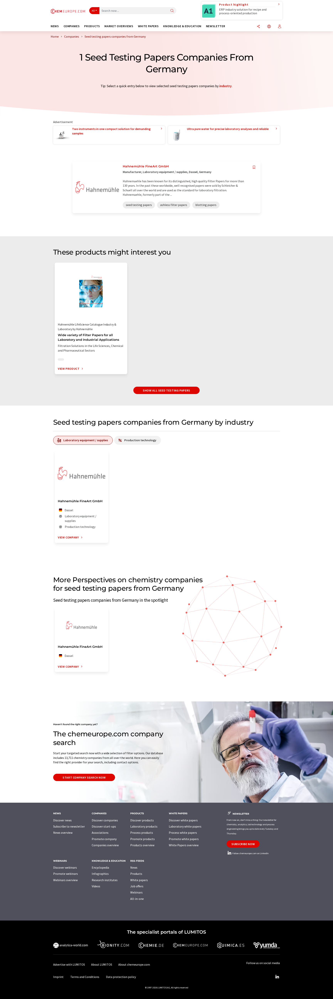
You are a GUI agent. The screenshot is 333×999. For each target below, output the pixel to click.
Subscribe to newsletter (69, 826)
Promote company (104, 839)
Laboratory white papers (185, 826)
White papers (139, 880)
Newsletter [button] (215, 26)
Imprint (58, 977)
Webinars (136, 892)
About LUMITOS (101, 964)
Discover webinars (65, 867)
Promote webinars (65, 874)
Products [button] (92, 26)
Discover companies (105, 820)
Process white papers (183, 832)
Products (136, 874)
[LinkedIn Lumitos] (277, 977)
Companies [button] (72, 26)
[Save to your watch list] (254, 167)
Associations (100, 832)
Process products (141, 832)
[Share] (258, 26)
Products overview (142, 845)
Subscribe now (243, 844)
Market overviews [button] (118, 26)
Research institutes (105, 880)
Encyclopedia (100, 867)
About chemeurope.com (134, 964)
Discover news (62, 820)
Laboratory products (143, 826)
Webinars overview (65, 880)
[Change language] (269, 26)
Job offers (136, 886)
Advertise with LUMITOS (69, 964)
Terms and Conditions (84, 977)
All (93, 10)
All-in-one (137, 899)
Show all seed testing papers (166, 390)
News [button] (55, 26)
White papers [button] (148, 26)
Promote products (142, 839)
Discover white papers (183, 820)
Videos (96, 886)
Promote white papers (184, 839)
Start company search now (84, 777)
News (133, 867)
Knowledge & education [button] (182, 26)
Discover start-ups (104, 826)
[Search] (172, 11)
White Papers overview (183, 845)
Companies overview (105, 845)
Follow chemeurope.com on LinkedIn (250, 853)
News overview (62, 832)
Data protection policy (121, 977)
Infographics (100, 874)
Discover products (142, 820)
